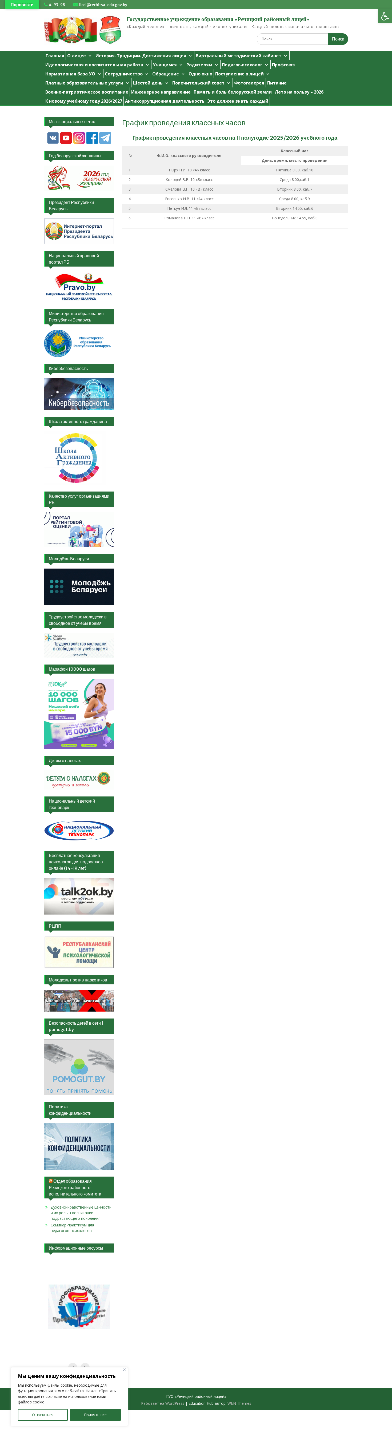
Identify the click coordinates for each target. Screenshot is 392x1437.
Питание (277, 83)
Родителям (199, 65)
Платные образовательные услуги (84, 83)
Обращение (165, 74)
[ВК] (52, 143)
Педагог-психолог (242, 65)
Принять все (95, 1414)
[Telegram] (105, 143)
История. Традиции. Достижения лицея (140, 56)
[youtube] (66, 143)
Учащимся (165, 65)
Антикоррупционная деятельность (165, 101)
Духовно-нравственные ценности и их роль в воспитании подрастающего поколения (81, 1213)
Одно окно (200, 74)
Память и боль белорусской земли (233, 92)
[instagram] (79, 143)
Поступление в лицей (239, 74)
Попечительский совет (198, 83)
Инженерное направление (161, 92)
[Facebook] (92, 143)
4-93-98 (57, 4)
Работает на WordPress (162, 1403)
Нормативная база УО (70, 74)
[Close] (124, 1369)
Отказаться (42, 1414)
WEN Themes (239, 1403)
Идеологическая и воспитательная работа (94, 65)
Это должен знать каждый (237, 101)
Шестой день (148, 83)
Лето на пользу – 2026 (299, 92)
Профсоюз (283, 65)
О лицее (76, 56)
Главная (55, 56)
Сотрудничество (124, 74)
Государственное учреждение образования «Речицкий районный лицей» (218, 19)
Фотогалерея (249, 83)
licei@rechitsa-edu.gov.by (103, 4)
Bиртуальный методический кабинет (238, 56)
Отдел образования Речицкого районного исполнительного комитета (75, 1187)
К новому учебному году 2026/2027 (83, 101)
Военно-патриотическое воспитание (86, 92)
